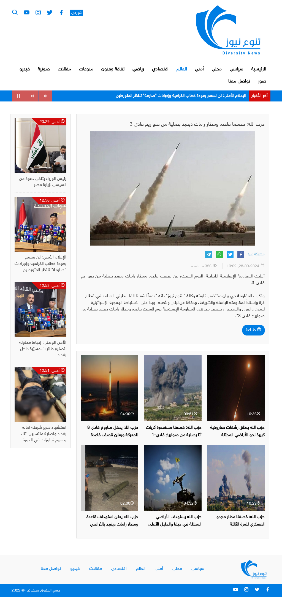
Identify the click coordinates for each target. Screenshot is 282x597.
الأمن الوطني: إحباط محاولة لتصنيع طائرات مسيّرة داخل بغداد (196, 95)
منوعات (86, 69)
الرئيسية (258, 69)
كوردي (76, 12)
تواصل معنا (239, 81)
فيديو (25, 69)
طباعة (251, 330)
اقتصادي (160, 69)
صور (262, 81)
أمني (199, 69)
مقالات (64, 69)
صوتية (44, 69)
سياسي (236, 69)
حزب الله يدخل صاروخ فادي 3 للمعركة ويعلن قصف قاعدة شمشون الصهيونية (112, 435)
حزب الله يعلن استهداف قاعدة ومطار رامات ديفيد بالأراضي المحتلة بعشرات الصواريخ (112, 525)
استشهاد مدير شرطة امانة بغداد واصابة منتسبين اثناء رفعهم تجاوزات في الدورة (43, 434)
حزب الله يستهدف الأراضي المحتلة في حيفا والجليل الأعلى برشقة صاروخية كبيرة (175, 525)
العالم (182, 69)
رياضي (138, 69)
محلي (217, 69)
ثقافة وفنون (112, 69)
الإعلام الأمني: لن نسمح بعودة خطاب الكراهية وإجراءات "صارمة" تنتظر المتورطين (40, 264)
